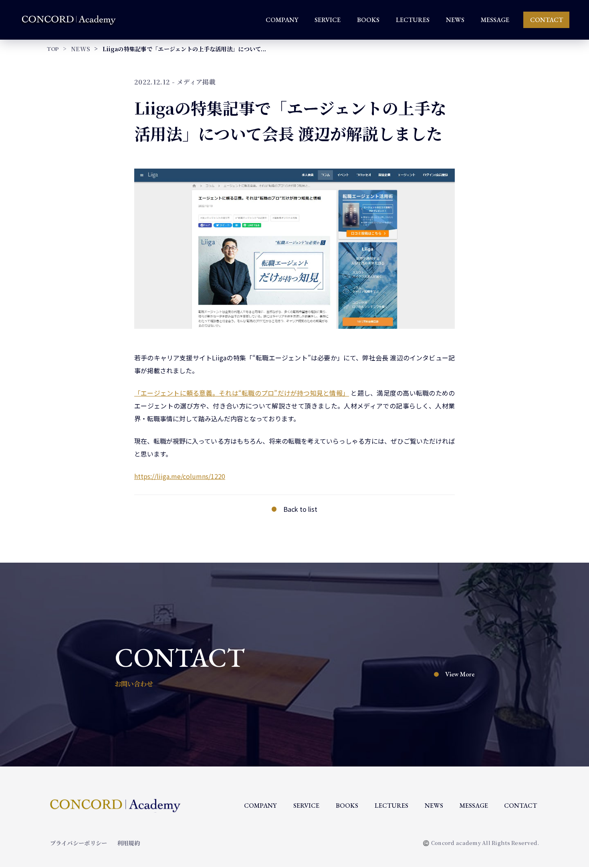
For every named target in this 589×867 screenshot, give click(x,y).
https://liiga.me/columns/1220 (179, 476)
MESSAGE (495, 20)
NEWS (455, 20)
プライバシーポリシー (78, 843)
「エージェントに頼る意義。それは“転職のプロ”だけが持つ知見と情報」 (241, 393)
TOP (53, 48)
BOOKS (368, 20)
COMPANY (282, 20)
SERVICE (328, 20)
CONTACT (546, 20)
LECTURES (413, 20)
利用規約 (128, 843)
